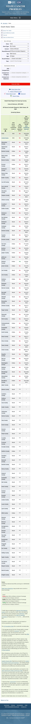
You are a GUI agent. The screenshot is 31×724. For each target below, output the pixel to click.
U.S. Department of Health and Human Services (13, 713)
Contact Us (23, 707)
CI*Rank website (6, 650)
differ (27, 634)
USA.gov (27, 715)
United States (5, 138)
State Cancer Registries (7, 588)
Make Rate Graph (11, 94)
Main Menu (13, 18)
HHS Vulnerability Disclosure (12, 707)
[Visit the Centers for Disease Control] (19, 1)
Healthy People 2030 (7, 661)
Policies (13, 705)
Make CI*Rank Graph (16, 91)
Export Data (16, 96)
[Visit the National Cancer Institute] (11, 1)
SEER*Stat (21, 613)
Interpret (23, 94)
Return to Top (4, 700)
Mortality (5, 23)
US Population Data (8, 626)
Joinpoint (17, 631)
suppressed (13, 681)
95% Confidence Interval (26, 127)
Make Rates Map (15, 89)
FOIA (26, 705)
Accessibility (20, 705)
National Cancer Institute (18, 715)
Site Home (6, 705)
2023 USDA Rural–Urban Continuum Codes (12, 670)
